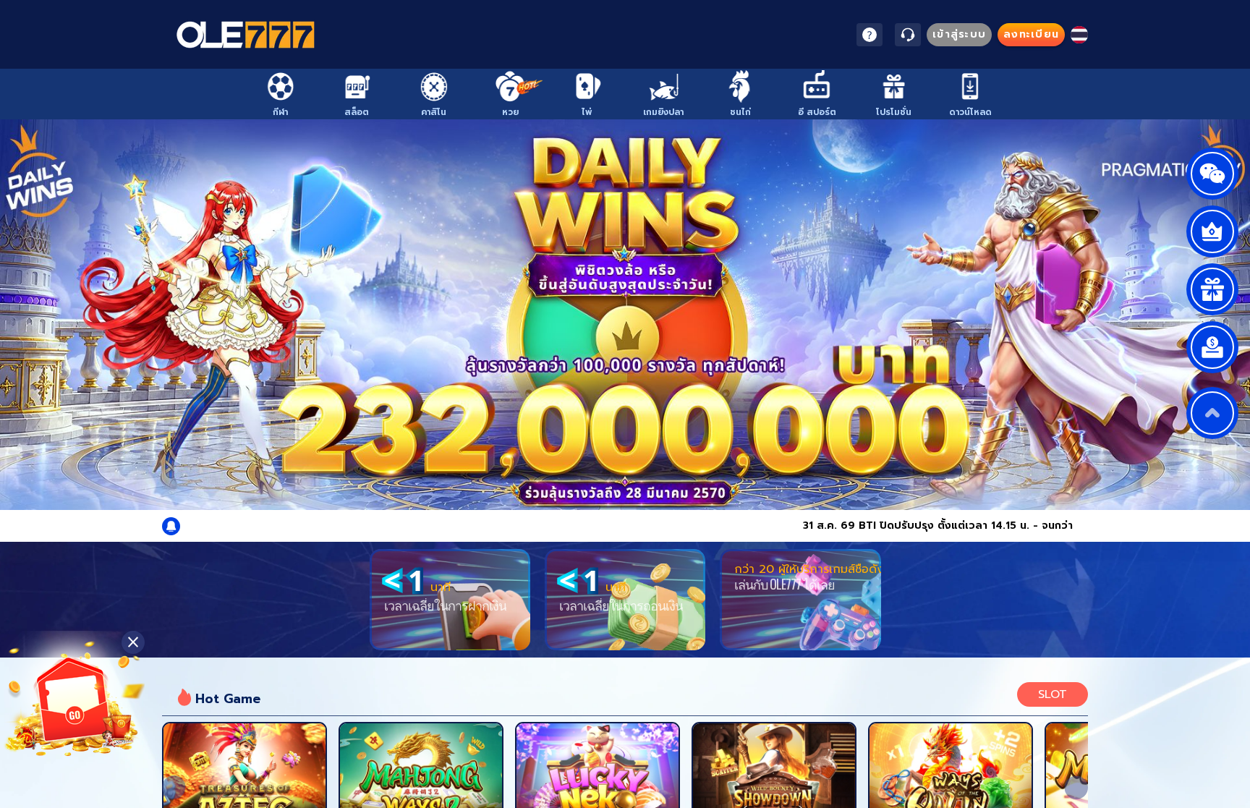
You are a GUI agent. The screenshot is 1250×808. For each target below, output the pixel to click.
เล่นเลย (244, 779)
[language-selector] (1079, 34)
